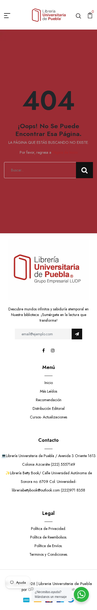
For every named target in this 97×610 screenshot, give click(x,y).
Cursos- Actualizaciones (48, 417)
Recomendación (48, 400)
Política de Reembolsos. (48, 537)
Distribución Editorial (49, 408)
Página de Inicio (65, 152)
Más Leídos (48, 391)
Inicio (48, 382)
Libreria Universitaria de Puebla (65, 584)
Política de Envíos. (48, 545)
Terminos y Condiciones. (48, 554)
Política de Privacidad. (48, 528)
